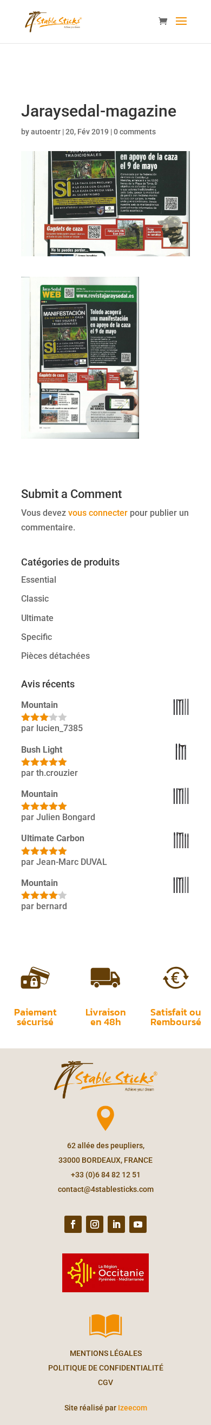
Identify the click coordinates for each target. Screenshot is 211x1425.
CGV (105, 1382)
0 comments (135, 131)
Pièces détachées (55, 656)
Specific (36, 637)
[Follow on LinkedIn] (116, 1224)
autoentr (46, 131)
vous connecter (98, 513)
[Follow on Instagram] (94, 1224)
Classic (35, 599)
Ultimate (37, 618)
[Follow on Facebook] (73, 1224)
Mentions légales (106, 1353)
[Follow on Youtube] (138, 1224)
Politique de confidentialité (105, 1367)
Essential (38, 580)
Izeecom (132, 1407)
